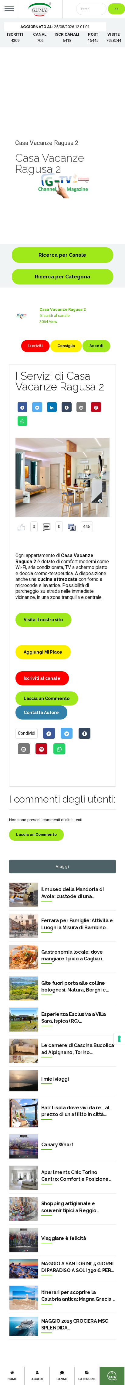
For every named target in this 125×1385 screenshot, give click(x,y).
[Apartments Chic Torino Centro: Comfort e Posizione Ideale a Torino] (23, 1178)
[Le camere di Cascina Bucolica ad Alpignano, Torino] (23, 1051)
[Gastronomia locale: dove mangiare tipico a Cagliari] (23, 957)
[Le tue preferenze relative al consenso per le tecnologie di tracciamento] (119, 1039)
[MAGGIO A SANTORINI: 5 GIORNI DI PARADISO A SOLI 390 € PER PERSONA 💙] (23, 1268)
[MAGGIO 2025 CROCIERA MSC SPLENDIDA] (23, 1326)
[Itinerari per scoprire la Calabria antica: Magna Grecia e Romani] (23, 1297)
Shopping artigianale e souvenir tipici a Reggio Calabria (68, 1207)
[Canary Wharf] (23, 1146)
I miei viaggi (55, 1079)
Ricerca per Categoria (62, 277)
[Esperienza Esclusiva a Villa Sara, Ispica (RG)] (23, 1019)
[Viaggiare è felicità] (23, 1240)
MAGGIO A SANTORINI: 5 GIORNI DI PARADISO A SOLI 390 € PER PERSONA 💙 (77, 1267)
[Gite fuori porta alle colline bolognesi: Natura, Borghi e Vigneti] (23, 988)
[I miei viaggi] (23, 1081)
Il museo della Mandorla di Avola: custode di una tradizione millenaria (72, 893)
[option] (62, 183)
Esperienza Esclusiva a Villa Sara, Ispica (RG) (73, 1017)
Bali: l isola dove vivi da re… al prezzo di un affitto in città (75, 1111)
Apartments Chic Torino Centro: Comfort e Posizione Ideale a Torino (75, 1176)
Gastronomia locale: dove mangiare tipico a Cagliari (72, 955)
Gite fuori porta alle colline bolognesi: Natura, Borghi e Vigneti (73, 987)
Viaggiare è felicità (63, 1238)
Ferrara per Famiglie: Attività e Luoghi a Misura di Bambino (77, 924)
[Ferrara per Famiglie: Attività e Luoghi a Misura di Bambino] (23, 926)
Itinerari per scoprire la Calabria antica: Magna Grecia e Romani (78, 1296)
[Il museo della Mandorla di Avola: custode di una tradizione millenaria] (23, 895)
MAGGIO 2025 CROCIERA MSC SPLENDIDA (74, 1324)
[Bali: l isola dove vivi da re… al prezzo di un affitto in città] (23, 1113)
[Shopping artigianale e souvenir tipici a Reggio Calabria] (23, 1209)
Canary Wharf (57, 1145)
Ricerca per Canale (62, 255)
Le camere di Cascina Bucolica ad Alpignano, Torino (77, 1048)
